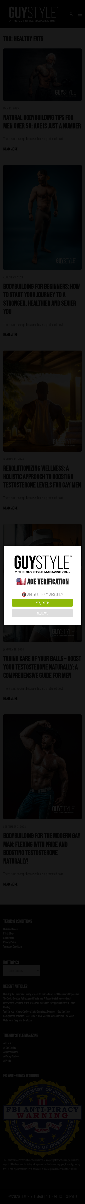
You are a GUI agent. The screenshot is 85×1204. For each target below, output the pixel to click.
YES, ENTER (42, 602)
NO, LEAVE (42, 613)
